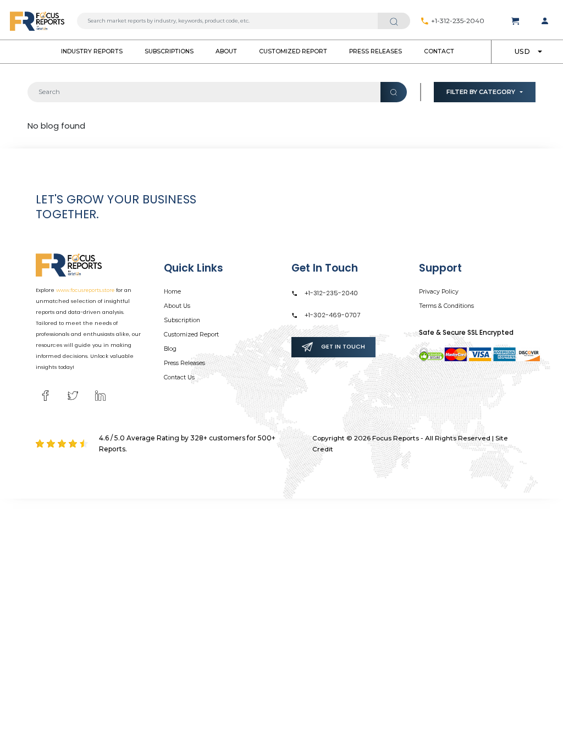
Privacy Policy (439, 291)
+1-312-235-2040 (456, 21)
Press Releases (375, 51)
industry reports (92, 51)
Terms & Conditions (446, 306)
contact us (179, 377)
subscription (182, 320)
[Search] (394, 21)
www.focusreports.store (85, 290)
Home (172, 291)
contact (439, 51)
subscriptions (169, 51)
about (226, 51)
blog (170, 348)
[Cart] (515, 21)
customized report (293, 51)
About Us (177, 306)
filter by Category (480, 92)
